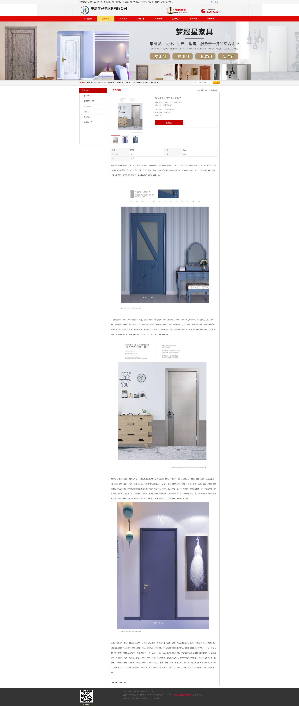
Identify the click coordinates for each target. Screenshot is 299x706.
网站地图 (157, 698)
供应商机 (105, 19)
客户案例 (176, 19)
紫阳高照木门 (89, 101)
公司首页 (88, 19)
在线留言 (169, 123)
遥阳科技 (134, 698)
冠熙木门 (87, 112)
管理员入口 (149, 698)
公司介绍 (140, 19)
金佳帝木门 (88, 106)
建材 (165, 105)
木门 (171, 105)
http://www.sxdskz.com (118, 682)
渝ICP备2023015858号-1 (164, 695)
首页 (206, 90)
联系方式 (211, 19)
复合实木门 (88, 117)
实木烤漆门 (88, 122)
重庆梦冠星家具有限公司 (183, 695)
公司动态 (158, 19)
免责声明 (141, 698)
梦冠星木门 (88, 96)
